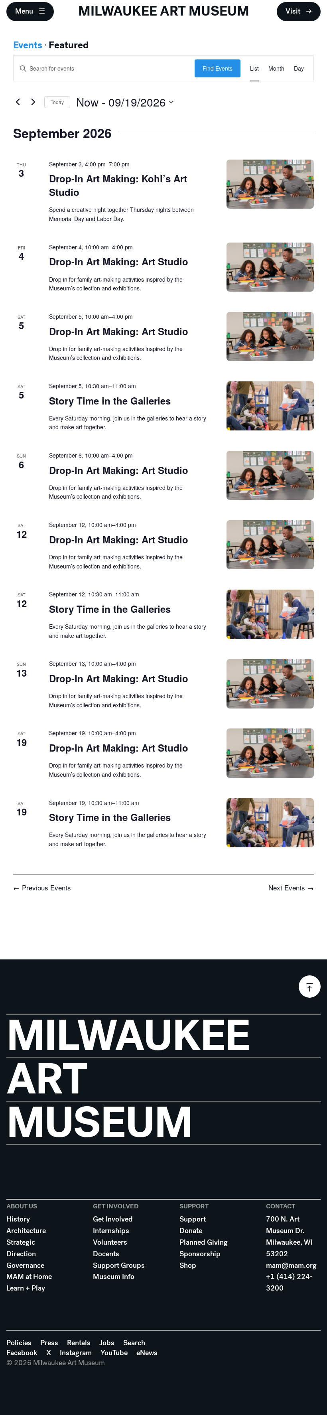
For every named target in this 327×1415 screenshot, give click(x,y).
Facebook (21, 1353)
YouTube (114, 1353)
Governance (25, 1265)
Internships (111, 1230)
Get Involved (113, 1219)
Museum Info (113, 1276)
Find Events (217, 68)
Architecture (26, 1230)
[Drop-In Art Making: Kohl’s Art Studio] (270, 184)
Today (57, 102)
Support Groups (119, 1265)
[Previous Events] (18, 102)
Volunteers (110, 1242)
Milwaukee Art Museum (163, 11)
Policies (19, 1343)
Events (27, 45)
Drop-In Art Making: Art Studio (118, 261)
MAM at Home (29, 1276)
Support (192, 1219)
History (18, 1219)
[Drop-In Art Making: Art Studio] (270, 267)
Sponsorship (200, 1254)
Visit (293, 11)
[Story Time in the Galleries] (270, 405)
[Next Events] (33, 102)
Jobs (106, 1343)
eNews (147, 1353)
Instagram (76, 1353)
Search (134, 1343)
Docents (106, 1254)
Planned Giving (203, 1242)
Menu (24, 11)
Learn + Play (25, 1288)
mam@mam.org (291, 1265)
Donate (190, 1230)
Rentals (79, 1343)
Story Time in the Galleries (110, 400)
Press (49, 1343)
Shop (187, 1265)
